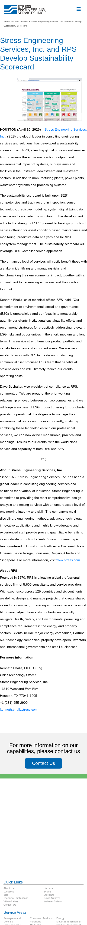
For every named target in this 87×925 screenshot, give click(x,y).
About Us (8, 888)
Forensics (35, 921)
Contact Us (43, 763)
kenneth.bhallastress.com (19, 709)
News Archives (52, 898)
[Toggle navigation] (79, 9)
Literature (49, 894)
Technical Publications (15, 898)
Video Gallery (11, 901)
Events (48, 891)
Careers (48, 888)
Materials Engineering (68, 921)
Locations (8, 891)
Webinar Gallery (53, 901)
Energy (60, 918)
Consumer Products (41, 918)
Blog (5, 894)
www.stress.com (68, 560)
